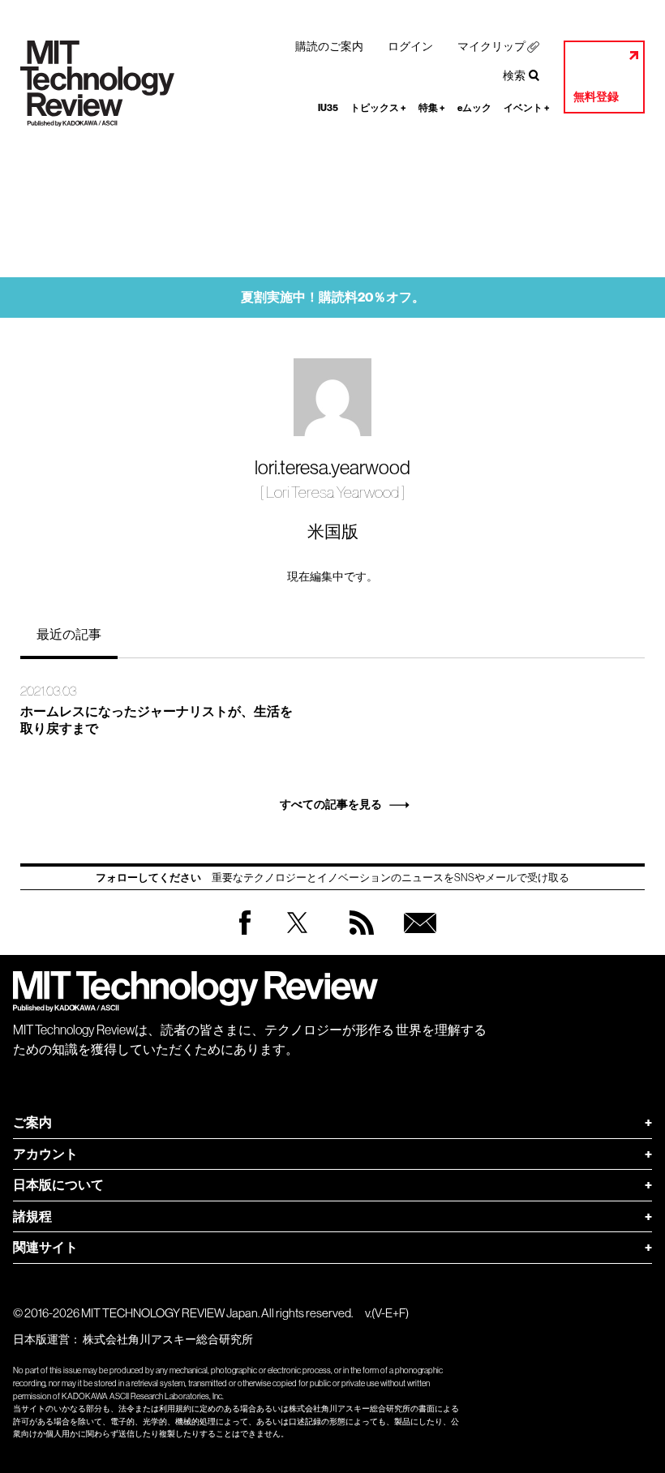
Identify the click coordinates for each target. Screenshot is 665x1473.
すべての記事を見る (331, 804)
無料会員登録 (417, 938)
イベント (527, 107)
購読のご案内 (329, 46)
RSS (357, 938)
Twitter (297, 938)
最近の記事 (68, 634)
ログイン (410, 46)
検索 (514, 75)
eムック (474, 107)
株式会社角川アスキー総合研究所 (168, 1339)
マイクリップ (491, 46)
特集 (431, 107)
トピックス (378, 107)
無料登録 (596, 97)
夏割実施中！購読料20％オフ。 (333, 297)
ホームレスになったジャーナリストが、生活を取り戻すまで (156, 720)
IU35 (328, 107)
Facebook (245, 934)
